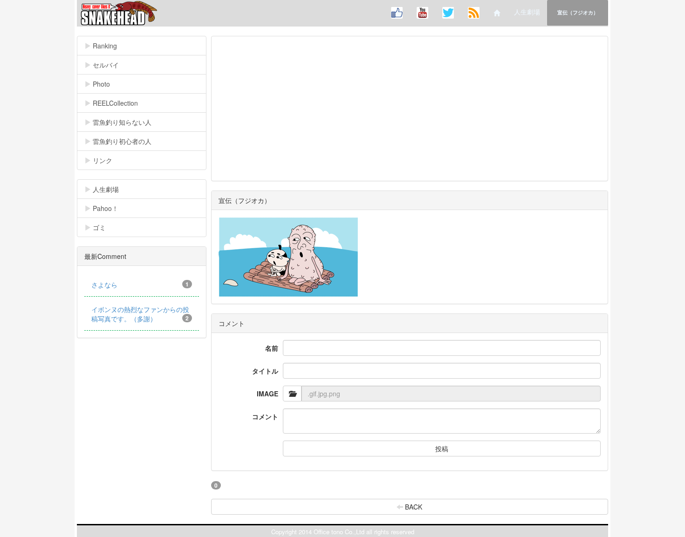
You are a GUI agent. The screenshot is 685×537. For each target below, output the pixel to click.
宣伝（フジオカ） (577, 12)
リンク (109, 160)
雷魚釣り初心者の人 (128, 141)
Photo (107, 83)
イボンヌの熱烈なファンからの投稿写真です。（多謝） (140, 314)
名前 (271, 348)
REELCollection (121, 103)
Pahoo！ (112, 208)
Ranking (118, 45)
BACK (412, 506)
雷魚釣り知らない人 (128, 122)
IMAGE (267, 393)
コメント (265, 416)
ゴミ (105, 227)
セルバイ (119, 64)
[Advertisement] (410, 108)
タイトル (265, 370)
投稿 (441, 448)
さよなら (140, 284)
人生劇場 (527, 11)
